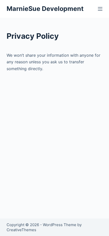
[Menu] (100, 9)
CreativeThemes (21, 229)
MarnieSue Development (45, 8)
